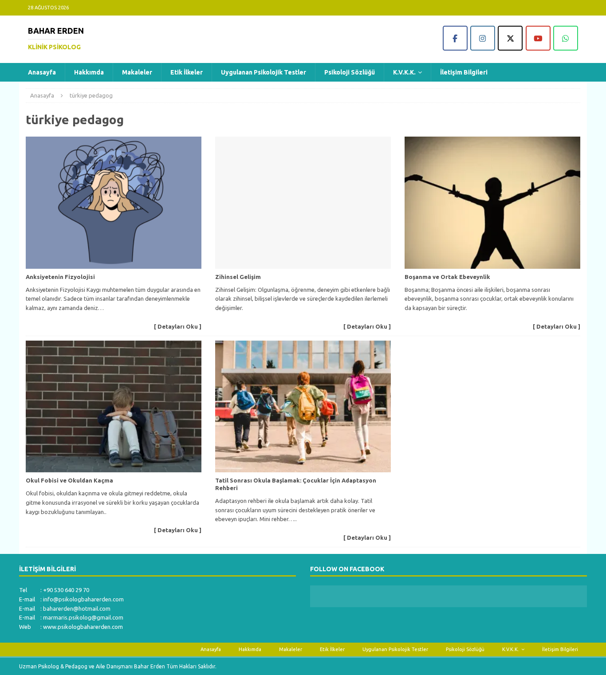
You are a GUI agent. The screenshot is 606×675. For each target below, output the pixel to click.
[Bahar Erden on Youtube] (538, 38)
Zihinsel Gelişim (238, 277)
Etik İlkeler (186, 72)
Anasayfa (42, 72)
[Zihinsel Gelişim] (303, 202)
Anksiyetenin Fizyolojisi (60, 277)
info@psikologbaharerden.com (83, 599)
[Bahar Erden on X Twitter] (510, 38)
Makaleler (137, 72)
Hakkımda (89, 72)
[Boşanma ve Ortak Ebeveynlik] (492, 202)
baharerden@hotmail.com (76, 608)
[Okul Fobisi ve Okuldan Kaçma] (113, 406)
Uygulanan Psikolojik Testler (263, 72)
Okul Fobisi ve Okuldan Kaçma (69, 480)
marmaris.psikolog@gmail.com (83, 617)
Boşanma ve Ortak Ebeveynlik (447, 277)
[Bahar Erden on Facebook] (455, 38)
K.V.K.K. (404, 72)
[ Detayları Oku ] (177, 326)
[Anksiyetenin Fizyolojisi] (113, 202)
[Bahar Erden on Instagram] (482, 38)
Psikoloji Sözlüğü (349, 72)
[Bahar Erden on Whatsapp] (565, 38)
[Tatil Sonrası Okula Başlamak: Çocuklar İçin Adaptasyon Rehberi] (303, 406)
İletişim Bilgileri (464, 72)
